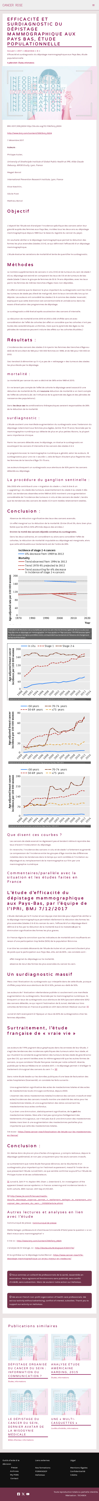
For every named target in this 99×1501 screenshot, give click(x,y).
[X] (23, 1494)
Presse (14, 1467)
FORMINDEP (41, 1471)
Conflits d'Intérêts (58, 1428)
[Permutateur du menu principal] (94, 5)
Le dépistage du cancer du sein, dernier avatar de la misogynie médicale (26, 1427)
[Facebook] (18, 1494)
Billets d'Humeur (15, 1440)
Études (21, 63)
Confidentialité (77, 1471)
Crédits (73, 1475)
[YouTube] (27, 1494)
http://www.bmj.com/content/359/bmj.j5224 (29, 133)
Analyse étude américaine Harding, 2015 (65, 1368)
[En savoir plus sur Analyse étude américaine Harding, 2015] (71, 1347)
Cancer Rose (13, 5)
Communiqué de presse (44, 1223)
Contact (14, 1478)
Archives (14, 1471)
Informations (29, 63)
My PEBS (14, 1474)
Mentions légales (79, 1467)
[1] (88, 1006)
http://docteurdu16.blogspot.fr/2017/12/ (54, 1248)
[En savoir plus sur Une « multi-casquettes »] (71, 1401)
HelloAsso (40, 1475)
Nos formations (42, 1467)
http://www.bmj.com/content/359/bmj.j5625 (39, 1240)
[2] (56, 1069)
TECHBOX (81, 1495)
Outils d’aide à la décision (11, 1462)
